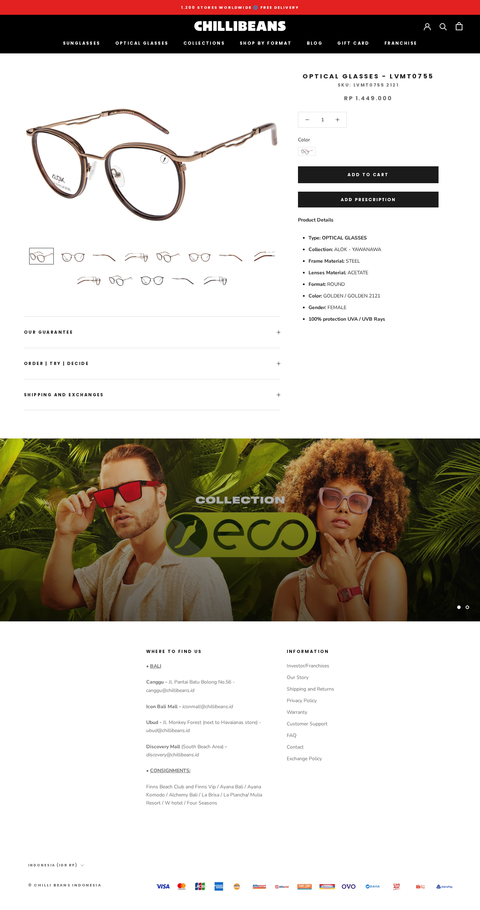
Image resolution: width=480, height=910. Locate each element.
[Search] (443, 26)
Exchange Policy (304, 758)
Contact (295, 747)
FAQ (292, 735)
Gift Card (353, 43)
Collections (204, 43)
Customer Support (307, 723)
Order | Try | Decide (56, 363)
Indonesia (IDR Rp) (53, 865)
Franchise (400, 43)
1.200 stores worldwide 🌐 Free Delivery (240, 7)
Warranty (297, 712)
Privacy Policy (302, 700)
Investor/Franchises (308, 665)
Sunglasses (81, 43)
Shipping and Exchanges (64, 395)
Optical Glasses (142, 43)
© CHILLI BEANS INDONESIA (65, 885)
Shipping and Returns (310, 689)
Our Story (298, 677)
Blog (315, 43)
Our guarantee (48, 332)
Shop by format (266, 43)
